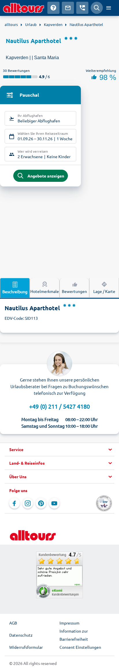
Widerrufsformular (26, 647)
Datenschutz (21, 635)
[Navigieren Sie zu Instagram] (28, 503)
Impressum (69, 622)
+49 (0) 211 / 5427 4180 (59, 406)
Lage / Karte (104, 291)
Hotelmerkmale (44, 291)
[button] (59, 449)
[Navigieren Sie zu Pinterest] (41, 503)
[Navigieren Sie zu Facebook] (14, 503)
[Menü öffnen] (108, 7)
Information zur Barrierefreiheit (74, 635)
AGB (13, 622)
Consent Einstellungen (80, 647)
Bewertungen (74, 291)
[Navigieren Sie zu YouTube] (54, 503)
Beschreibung (14, 291)
